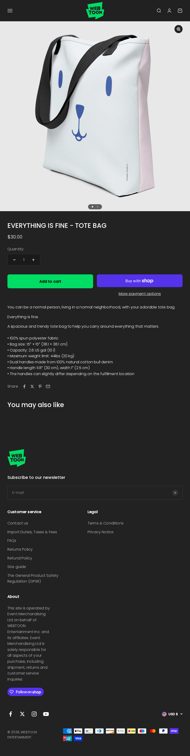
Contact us (17, 523)
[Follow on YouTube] (46, 714)
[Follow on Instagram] (34, 714)
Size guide (16, 566)
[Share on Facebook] (24, 386)
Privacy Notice (101, 532)
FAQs (11, 540)
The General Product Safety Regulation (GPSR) (32, 578)
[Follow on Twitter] (22, 714)
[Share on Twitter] (32, 386)
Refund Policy (19, 558)
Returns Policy (20, 549)
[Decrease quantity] (14, 259)
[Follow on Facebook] (10, 714)
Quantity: (15, 249)
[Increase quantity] (33, 259)
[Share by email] (48, 386)
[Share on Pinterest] (40, 386)
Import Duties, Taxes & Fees (32, 532)
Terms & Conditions (106, 523)
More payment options (140, 293)
